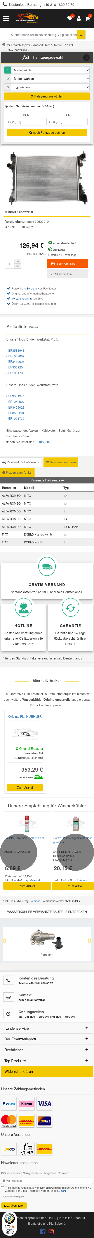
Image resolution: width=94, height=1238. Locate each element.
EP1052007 (16, 356)
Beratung (32, 288)
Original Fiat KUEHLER (25, 716)
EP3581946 (16, 350)
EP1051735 (16, 373)
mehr (63, 1190)
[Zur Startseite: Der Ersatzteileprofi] (27, 18)
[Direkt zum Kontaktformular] (8, 997)
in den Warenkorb (64, 263)
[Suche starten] (81, 34)
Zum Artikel (25, 787)
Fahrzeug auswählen (48, 96)
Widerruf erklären (18, 1071)
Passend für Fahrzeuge (22, 462)
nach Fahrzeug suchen (48, 132)
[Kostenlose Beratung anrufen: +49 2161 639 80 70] (3, 4)
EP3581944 (16, 396)
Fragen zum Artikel (18, 472)
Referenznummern (62, 462)
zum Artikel (27, 886)
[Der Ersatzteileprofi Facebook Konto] (43, 1232)
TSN (67, 115)
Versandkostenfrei (22, 298)
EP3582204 (16, 367)
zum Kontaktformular (32, 1000)
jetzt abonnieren (14, 1205)
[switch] (10, 1231)
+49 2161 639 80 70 (58, 4)
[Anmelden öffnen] (78, 19)
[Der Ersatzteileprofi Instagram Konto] (50, 1232)
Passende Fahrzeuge (46, 480)
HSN (26, 115)
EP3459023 (16, 361)
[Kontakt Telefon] (8, 980)
